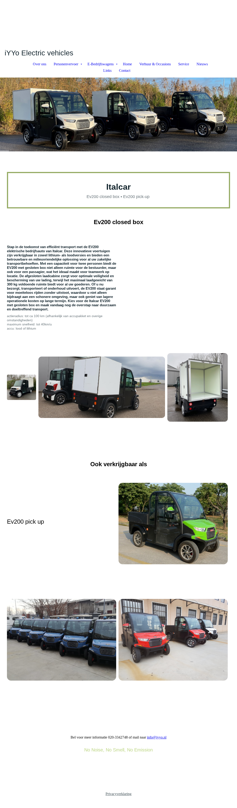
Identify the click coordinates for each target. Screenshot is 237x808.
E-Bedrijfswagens (100, 64)
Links (107, 70)
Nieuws (202, 64)
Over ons (39, 64)
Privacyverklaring (118, 794)
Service (183, 64)
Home (127, 64)
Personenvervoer (66, 64)
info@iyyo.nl (156, 737)
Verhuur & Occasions (155, 64)
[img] (118, 24)
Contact (124, 70)
